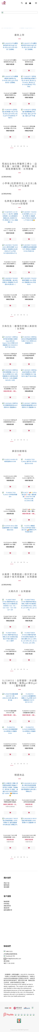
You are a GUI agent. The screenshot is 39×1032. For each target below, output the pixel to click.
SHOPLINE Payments (22, 1029)
